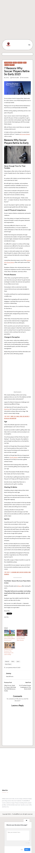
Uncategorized (8, 62)
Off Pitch (12, 65)
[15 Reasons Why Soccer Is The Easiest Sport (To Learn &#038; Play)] (9, 645)
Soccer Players (8, 664)
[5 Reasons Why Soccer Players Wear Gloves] (22, 633)
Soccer (18, 661)
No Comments (25, 77)
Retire (13, 661)
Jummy (8, 673)
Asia (25, 62)
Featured (7, 661)
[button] (9, 676)
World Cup (7, 409)
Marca (19, 586)
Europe (6, 65)
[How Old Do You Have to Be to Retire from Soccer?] (9, 633)
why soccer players (25, 134)
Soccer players (14, 457)
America (20, 62)
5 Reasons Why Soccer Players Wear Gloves (21, 638)
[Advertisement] (17, 17)
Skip (22, 849)
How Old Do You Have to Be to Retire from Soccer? (9, 638)
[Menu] (29, 44)
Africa (14, 62)
